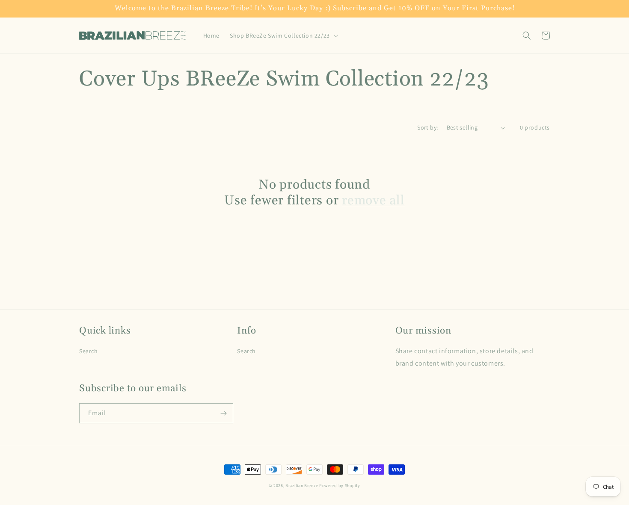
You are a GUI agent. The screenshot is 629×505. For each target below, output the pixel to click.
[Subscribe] (223, 413)
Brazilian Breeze (301, 485)
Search (88, 351)
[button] (283, 35)
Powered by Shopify (339, 485)
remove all (373, 201)
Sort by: (427, 127)
